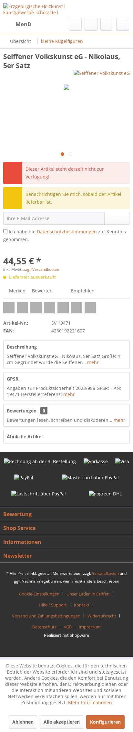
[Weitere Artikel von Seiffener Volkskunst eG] (102, 75)
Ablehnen (23, 722)
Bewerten (42, 291)
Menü (23, 24)
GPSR (12, 379)
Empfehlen (82, 291)
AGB (68, 627)
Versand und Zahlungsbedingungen (46, 616)
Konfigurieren (105, 722)
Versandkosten (105, 573)
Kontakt (81, 605)
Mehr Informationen (90, 702)
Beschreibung (22, 347)
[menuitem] (17, 24)
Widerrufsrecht (101, 616)
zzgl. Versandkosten (41, 269)
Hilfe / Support (53, 605)
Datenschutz (44, 627)
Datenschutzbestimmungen (67, 232)
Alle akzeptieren (62, 722)
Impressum (90, 627)
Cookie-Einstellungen (39, 594)
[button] (9, 307)
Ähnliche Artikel (25, 436)
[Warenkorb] (122, 24)
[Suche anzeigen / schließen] (75, 24)
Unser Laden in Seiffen (87, 594)
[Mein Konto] (106, 24)
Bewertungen (21, 411)
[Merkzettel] (91, 24)
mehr (92, 362)
